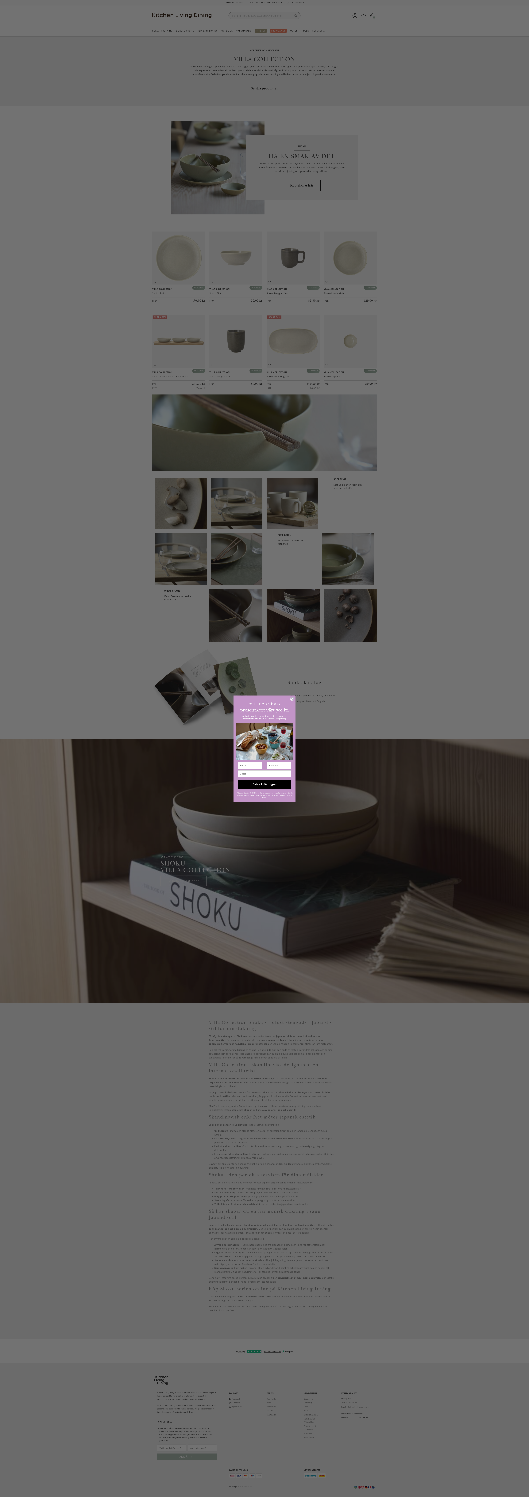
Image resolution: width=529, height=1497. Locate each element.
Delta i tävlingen (265, 784)
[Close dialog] (292, 699)
